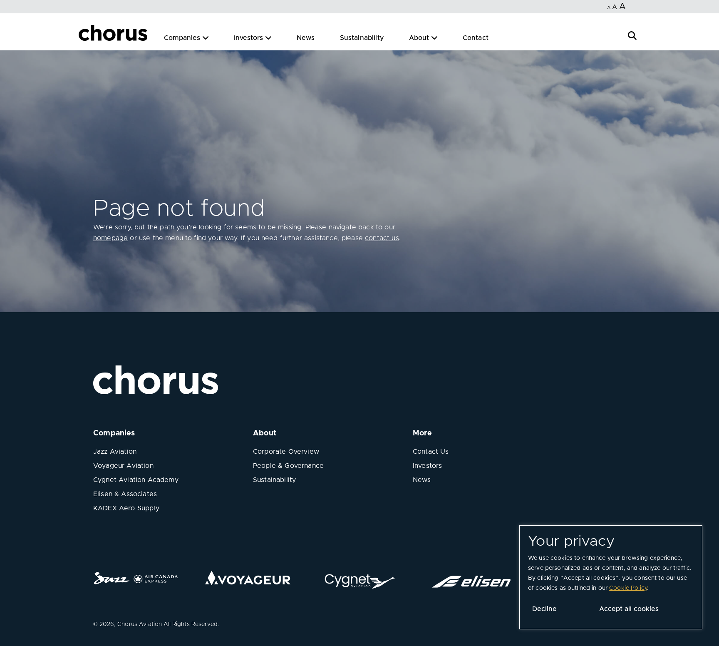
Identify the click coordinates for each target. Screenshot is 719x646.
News (306, 38)
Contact (475, 38)
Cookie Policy (628, 588)
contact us (382, 238)
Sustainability (362, 38)
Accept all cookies (629, 609)
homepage (110, 238)
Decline (544, 609)
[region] (610, 577)
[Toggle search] (632, 34)
